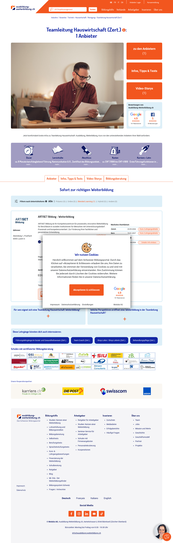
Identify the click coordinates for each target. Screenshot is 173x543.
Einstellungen (87, 304)
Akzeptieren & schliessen (86, 290)
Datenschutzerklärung (70, 304)
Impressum (55, 304)
